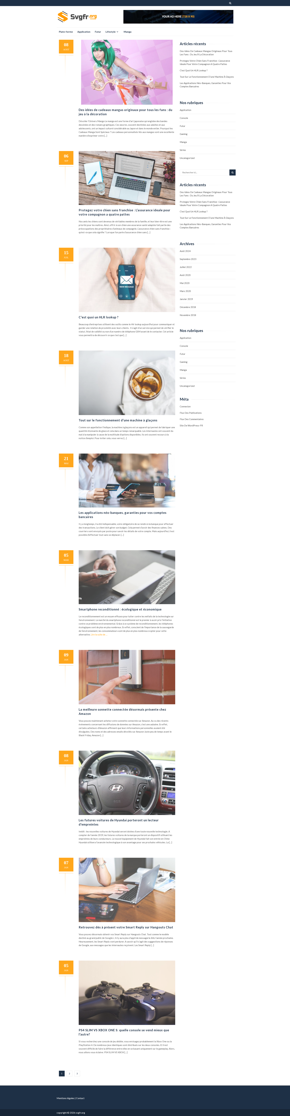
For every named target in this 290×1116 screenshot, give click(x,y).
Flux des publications (191, 412)
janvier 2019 (186, 299)
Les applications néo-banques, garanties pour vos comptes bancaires (205, 85)
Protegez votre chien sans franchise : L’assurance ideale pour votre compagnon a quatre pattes (205, 62)
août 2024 (185, 251)
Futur (98, 31)
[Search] (232, 172)
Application (83, 31)
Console (184, 118)
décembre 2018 (188, 307)
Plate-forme (66, 31)
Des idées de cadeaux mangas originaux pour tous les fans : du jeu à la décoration (206, 53)
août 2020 (185, 275)
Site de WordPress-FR (191, 425)
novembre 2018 (188, 315)
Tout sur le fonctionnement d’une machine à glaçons (118, 420)
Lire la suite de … (99, 634)
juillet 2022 (186, 267)
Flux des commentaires (192, 419)
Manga (127, 31)
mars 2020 (185, 291)
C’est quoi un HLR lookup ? (99, 317)
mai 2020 (185, 283)
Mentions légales (65, 1098)
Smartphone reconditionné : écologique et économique (120, 609)
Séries (183, 150)
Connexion (185, 406)
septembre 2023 (188, 259)
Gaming (183, 134)
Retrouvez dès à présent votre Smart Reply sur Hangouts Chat (126, 927)
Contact (80, 1098)
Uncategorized (187, 158)
